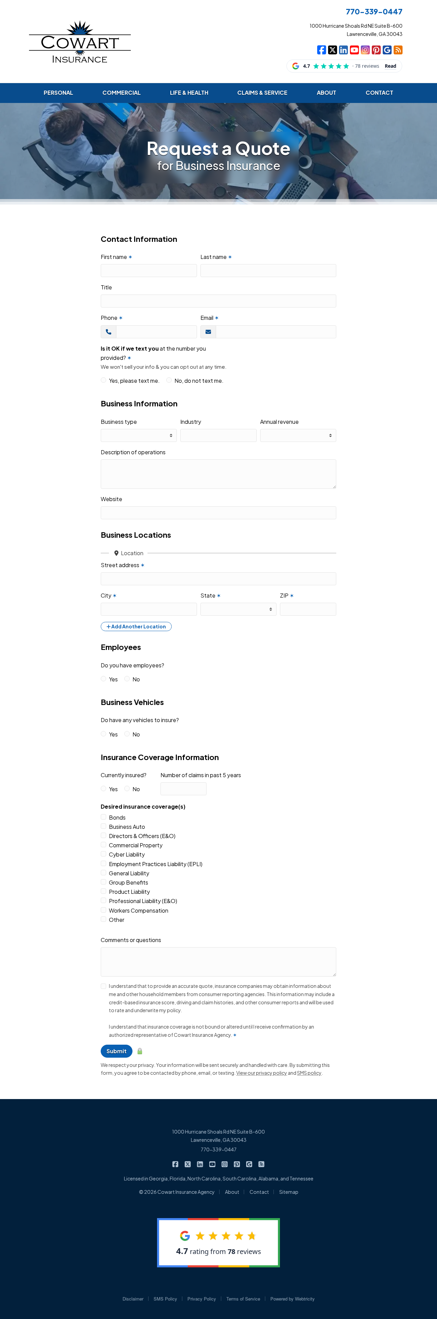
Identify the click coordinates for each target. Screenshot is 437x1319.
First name (116, 256)
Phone (112, 317)
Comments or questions (131, 939)
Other (116, 919)
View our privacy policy (261, 1073)
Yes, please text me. (134, 380)
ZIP (287, 595)
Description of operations (133, 452)
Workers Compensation (138, 910)
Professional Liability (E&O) (143, 900)
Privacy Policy (201, 1298)
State (210, 595)
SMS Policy (165, 1298)
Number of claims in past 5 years (200, 775)
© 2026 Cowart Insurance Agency (177, 1192)
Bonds (117, 817)
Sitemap (288, 1192)
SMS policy (309, 1073)
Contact (259, 1192)
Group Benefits (128, 882)
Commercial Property (136, 845)
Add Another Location (138, 626)
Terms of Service (243, 1298)
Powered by (292, 1298)
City (109, 595)
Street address (123, 565)
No (136, 679)
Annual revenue (279, 421)
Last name (216, 256)
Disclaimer (133, 1298)
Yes (113, 679)
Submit (117, 1051)
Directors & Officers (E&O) (142, 835)
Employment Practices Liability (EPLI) (155, 863)
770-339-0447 (219, 1149)
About (232, 1192)
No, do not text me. (199, 380)
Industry (190, 421)
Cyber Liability (127, 854)
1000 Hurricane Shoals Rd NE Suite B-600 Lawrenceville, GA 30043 (218, 1135)
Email (209, 317)
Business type (119, 421)
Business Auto (127, 826)
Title (106, 287)
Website (111, 498)
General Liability (129, 873)
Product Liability (129, 891)
